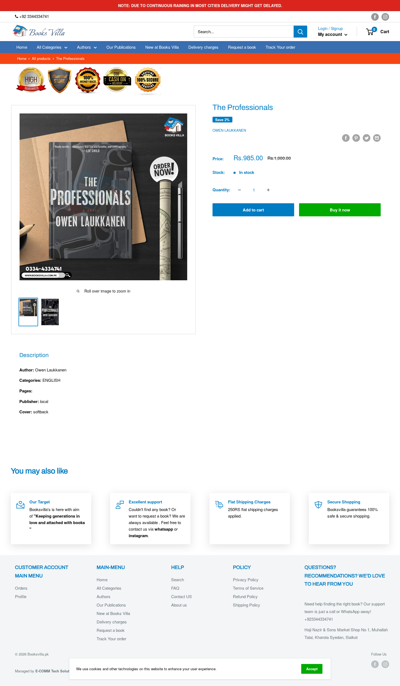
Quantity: (221, 190)
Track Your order (280, 47)
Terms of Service (248, 588)
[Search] (300, 32)
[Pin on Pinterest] (356, 138)
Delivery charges (203, 47)
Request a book (242, 47)
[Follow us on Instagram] (385, 17)
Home (21, 47)
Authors (84, 47)
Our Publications (121, 47)
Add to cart (253, 210)
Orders (21, 588)
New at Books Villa (162, 47)
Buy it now (340, 210)
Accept (312, 668)
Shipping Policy (246, 605)
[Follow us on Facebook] (375, 17)
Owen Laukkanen (229, 130)
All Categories (49, 47)
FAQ (175, 588)
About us (179, 605)
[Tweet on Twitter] (366, 138)
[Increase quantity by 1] (268, 190)
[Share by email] (377, 138)
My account (330, 34)
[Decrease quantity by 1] (239, 190)
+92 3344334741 (33, 16)
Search (177, 579)
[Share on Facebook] (346, 138)
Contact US (181, 596)
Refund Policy (245, 596)
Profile (20, 596)
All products (41, 58)
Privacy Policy (246, 579)
